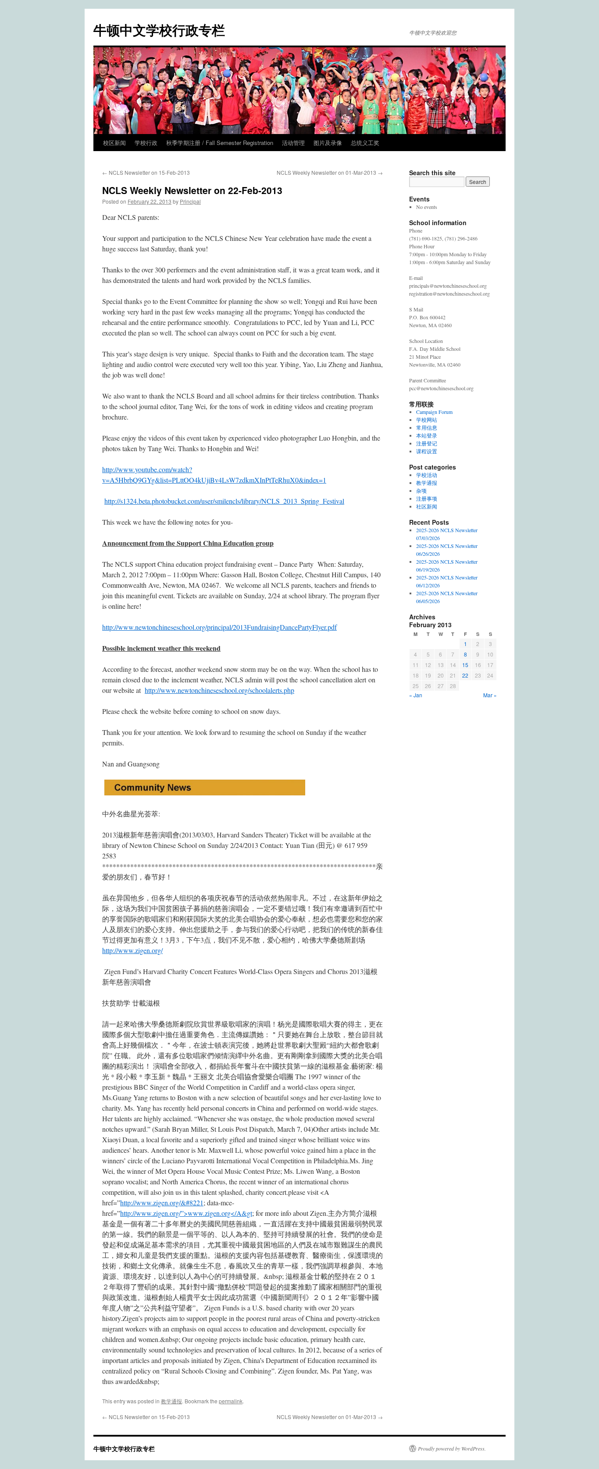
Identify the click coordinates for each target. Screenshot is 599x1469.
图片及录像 (328, 142)
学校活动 (426, 474)
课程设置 (426, 451)
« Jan (415, 695)
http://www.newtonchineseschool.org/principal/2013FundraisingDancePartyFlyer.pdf (219, 627)
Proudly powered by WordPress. (452, 1448)
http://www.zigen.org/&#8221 (161, 1202)
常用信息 (426, 427)
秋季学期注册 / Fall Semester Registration (219, 142)
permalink (230, 1401)
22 (465, 675)
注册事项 (426, 498)
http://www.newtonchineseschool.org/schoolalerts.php (219, 690)
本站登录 (426, 435)
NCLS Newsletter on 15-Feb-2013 (146, 172)
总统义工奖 (365, 142)
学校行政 (146, 142)
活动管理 (293, 142)
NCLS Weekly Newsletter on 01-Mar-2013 (330, 172)
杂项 (421, 490)
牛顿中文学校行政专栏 (159, 29)
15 (465, 664)
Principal (190, 201)
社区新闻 (426, 506)
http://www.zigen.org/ (132, 950)
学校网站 (426, 419)
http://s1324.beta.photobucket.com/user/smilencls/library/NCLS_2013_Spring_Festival (224, 500)
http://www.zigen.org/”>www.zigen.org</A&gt (186, 1213)
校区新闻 (114, 142)
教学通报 (171, 1401)
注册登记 (426, 443)
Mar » (490, 695)
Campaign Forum (434, 411)
